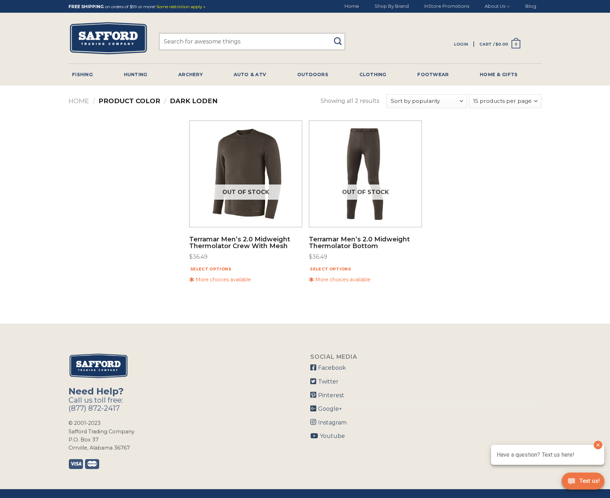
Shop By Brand (392, 6)
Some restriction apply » (180, 7)
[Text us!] (583, 483)
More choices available (222, 279)
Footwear (433, 74)
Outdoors (312, 74)
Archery (190, 74)
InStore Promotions (446, 6)
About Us (495, 6)
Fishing (82, 74)
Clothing (373, 74)
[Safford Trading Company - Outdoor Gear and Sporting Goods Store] (108, 38)
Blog (530, 6)
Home (352, 6)
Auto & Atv (250, 74)
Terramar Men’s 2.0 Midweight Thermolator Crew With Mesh (239, 243)
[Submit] (340, 38)
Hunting (136, 74)
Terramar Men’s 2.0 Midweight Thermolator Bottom (359, 243)
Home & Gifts (499, 74)
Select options (210, 268)
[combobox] (252, 41)
